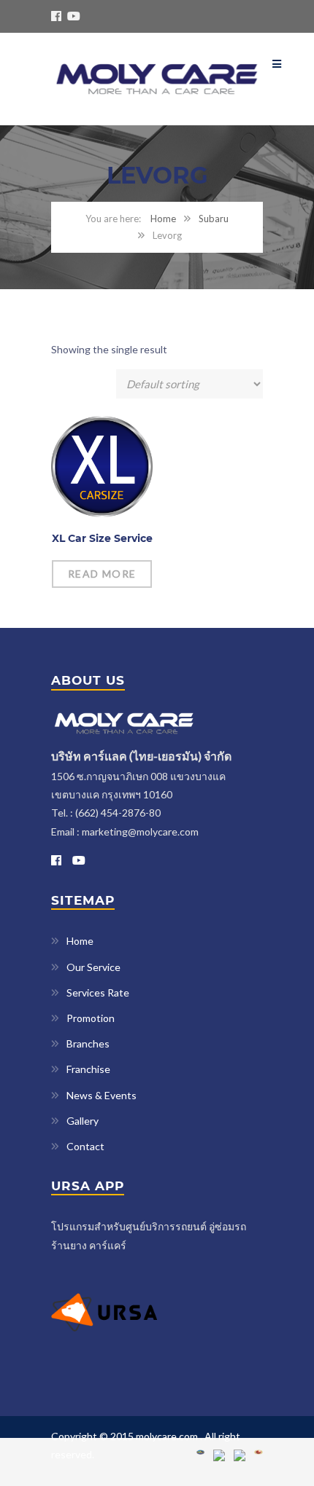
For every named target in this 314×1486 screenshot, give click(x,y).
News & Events (101, 1095)
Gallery (82, 1120)
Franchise (88, 1069)
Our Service (93, 967)
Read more (102, 573)
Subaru (214, 218)
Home (163, 218)
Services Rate (97, 992)
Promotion (90, 1018)
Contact (85, 1146)
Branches (88, 1043)
